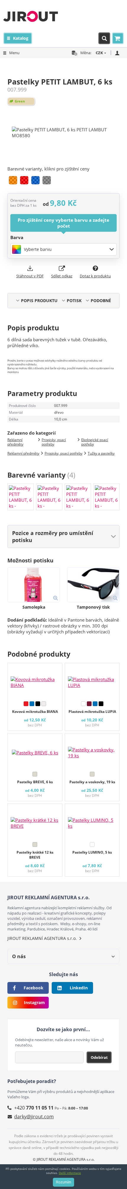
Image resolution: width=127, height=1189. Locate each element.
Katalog (20, 38)
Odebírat (99, 1057)
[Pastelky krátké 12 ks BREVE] (35, 821)
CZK (99, 52)
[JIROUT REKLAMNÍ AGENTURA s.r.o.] (30, 16)
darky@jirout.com (34, 1116)
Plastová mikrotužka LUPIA (92, 711)
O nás (19, 956)
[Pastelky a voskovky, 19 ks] (92, 751)
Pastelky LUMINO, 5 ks (92, 852)
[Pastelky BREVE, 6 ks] (35, 751)
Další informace (70, 1173)
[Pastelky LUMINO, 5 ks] (92, 821)
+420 (33, 1107)
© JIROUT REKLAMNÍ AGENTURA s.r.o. (64, 1159)
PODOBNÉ (101, 300)
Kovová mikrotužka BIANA (35, 711)
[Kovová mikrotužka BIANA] (35, 680)
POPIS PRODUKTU (39, 300)
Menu (14, 52)
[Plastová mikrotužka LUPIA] (92, 680)
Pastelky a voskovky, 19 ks (92, 781)
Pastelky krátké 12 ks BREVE (35, 855)
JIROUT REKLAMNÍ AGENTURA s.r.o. (42, 938)
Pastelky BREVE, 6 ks (35, 781)
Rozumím (63, 1182)
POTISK (74, 300)
